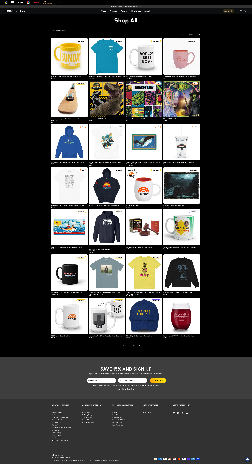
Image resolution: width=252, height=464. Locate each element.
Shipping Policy (87, 417)
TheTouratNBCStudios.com (121, 420)
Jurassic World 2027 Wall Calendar (100, 119)
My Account (86, 412)
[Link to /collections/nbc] (6, 2)
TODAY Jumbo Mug (132, 205)
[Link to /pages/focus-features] (58, 2)
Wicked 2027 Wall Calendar (172, 119)
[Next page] (139, 345)
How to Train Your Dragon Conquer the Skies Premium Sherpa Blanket (143, 163)
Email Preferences (88, 422)
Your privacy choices (61, 440)
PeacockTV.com (117, 422)
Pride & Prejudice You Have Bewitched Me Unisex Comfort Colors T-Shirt (104, 293)
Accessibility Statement (59, 420)
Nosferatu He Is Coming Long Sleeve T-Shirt (177, 292)
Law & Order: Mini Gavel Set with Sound (139, 247)
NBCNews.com (117, 417)
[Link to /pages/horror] (36, 2)
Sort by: (184, 34)
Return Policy (56, 425)
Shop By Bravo (147, 412)
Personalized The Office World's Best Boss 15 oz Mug (105, 336)
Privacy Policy (56, 432)
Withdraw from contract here (61, 427)
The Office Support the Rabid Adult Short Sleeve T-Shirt (107, 76)
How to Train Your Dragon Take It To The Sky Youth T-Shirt (105, 163)
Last (134, 345)
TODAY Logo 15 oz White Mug (60, 336)
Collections (58, 30)
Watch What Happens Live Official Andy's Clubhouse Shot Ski (68, 119)
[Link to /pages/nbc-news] (28, 2)
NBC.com (115, 412)
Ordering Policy (87, 415)
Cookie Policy (56, 435)
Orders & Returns (57, 415)
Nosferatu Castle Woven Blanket (173, 205)
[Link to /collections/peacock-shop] (20, 2)
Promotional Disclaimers (60, 417)
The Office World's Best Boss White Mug (138, 76)
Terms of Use (56, 430)
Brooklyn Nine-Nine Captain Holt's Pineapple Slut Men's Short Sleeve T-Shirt (144, 293)
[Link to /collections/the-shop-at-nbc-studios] (47, 2)
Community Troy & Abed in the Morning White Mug (179, 247)
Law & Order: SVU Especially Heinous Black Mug (66, 292)
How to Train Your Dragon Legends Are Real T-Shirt (67, 205)
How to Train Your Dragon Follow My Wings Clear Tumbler (179, 163)
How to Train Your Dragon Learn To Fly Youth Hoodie (67, 162)
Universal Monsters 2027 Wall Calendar (138, 119)
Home (53, 30)
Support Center (57, 412)
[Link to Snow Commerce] (57, 456)
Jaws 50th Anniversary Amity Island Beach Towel (66, 247)
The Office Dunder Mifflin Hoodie (99, 249)
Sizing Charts (56, 422)
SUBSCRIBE (158, 380)
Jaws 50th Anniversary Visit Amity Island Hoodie (104, 205)
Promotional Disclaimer (126, 389)
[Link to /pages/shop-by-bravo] (12, 2)
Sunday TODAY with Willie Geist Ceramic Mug (66, 76)
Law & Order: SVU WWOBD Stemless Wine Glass (178, 336)
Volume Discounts (88, 420)
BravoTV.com (116, 415)
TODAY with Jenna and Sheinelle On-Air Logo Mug (179, 76)
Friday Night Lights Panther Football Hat (139, 336)
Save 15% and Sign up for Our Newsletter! (126, 6)
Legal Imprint (56, 438)
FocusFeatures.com (118, 425)
